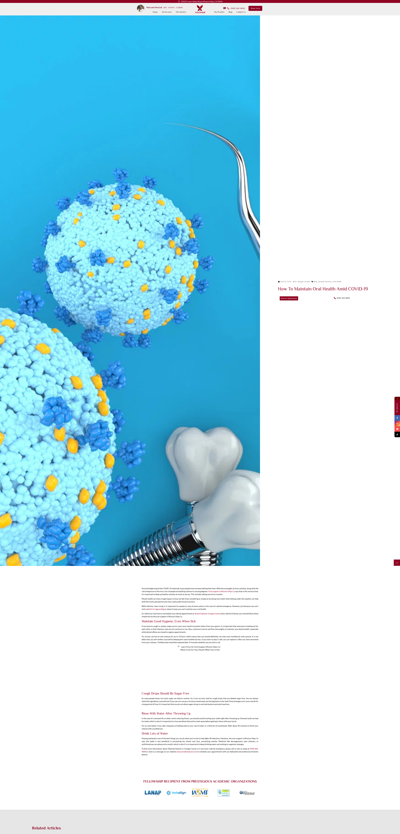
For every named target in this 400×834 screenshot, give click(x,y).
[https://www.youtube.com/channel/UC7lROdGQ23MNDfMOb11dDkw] (397, 429)
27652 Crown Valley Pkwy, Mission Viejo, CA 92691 (202, 1)
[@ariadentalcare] (397, 434)
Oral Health (337, 281)
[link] (140, 8)
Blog (315, 281)
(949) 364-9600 (238, 8)
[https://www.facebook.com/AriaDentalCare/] (397, 418)
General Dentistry (325, 281)
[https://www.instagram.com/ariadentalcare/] (397, 423)
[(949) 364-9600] (335, 298)
